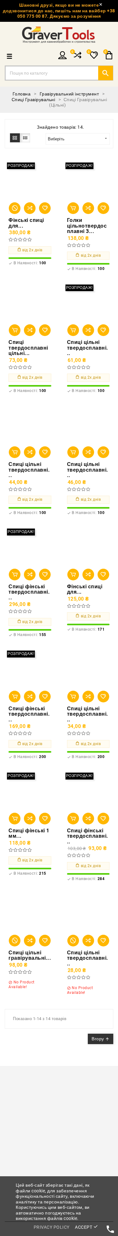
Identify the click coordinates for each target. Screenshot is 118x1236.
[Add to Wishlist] (45, 208)
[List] (25, 137)
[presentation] (7, 1109)
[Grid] (15, 137)
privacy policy (52, 1227)
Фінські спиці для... (26, 223)
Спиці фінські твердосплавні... (29, 592)
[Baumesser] (59, 1109)
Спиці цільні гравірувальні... (29, 955)
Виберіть (78, 138)
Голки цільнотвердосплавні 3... (87, 225)
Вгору (101, 1038)
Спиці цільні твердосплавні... (87, 348)
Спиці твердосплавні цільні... (28, 348)
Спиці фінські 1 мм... (28, 833)
